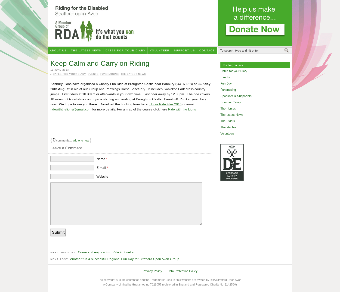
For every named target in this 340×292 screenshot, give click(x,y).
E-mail (102, 168)
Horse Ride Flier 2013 (165, 104)
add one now (81, 140)
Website (102, 176)
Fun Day (226, 83)
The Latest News (86, 50)
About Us (58, 50)
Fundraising (109, 74)
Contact (207, 50)
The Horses (228, 108)
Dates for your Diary (125, 50)
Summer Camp (230, 102)
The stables (228, 127)
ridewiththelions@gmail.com (70, 109)
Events (93, 74)
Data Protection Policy (182, 271)
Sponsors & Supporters (236, 96)
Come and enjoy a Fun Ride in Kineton (106, 252)
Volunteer (160, 50)
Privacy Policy (152, 271)
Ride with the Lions (182, 109)
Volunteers (227, 133)
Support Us (184, 50)
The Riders (227, 121)
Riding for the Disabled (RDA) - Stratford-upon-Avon (170, 23)
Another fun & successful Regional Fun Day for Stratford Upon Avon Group (124, 259)
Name (101, 159)
